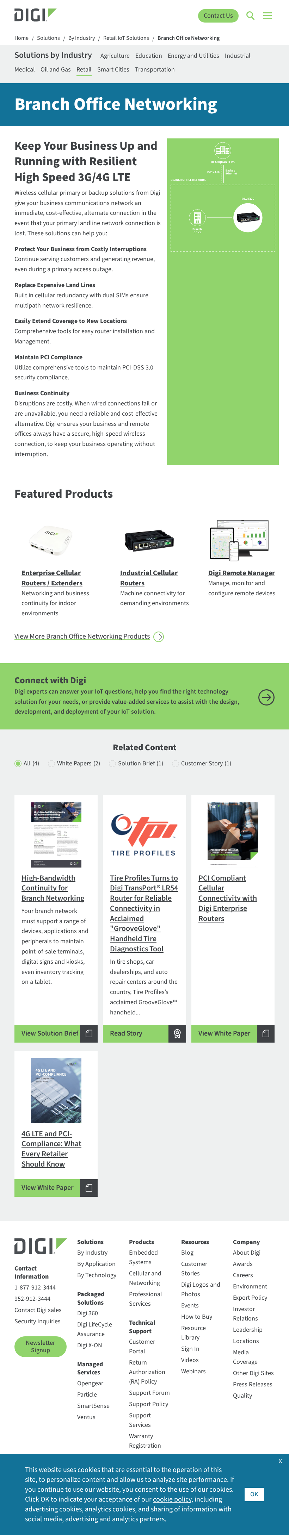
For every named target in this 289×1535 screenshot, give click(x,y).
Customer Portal (142, 1346)
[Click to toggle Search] (251, 16)
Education (148, 55)
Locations (246, 1341)
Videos (190, 1360)
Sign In (190, 1348)
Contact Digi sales (38, 1310)
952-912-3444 (32, 1298)
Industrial (238, 55)
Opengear (90, 1383)
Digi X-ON (89, 1345)
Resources (195, 1242)
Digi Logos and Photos (200, 1289)
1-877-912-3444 (35, 1287)
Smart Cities (113, 69)
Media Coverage (245, 1357)
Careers (243, 1275)
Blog (187, 1252)
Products (141, 1242)
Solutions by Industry (53, 55)
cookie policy (172, 1499)
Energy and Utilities (193, 55)
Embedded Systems (143, 1257)
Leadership (248, 1329)
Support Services (140, 1420)
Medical (24, 69)
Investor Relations (245, 1314)
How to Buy (196, 1316)
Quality (242, 1395)
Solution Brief (140, 763)
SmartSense (93, 1406)
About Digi (246, 1252)
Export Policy (250, 1297)
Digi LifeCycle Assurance (94, 1329)
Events (190, 1305)
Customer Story (206, 763)
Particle (87, 1394)
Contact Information (31, 1272)
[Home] (47, 15)
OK (254, 1494)
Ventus (86, 1417)
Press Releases (252, 1384)
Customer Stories (194, 1269)
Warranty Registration (145, 1441)
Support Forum (149, 1392)
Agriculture (115, 55)
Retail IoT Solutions (126, 38)
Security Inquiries (37, 1321)
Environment (250, 1286)
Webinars (193, 1371)
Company (246, 1242)
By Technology (96, 1275)
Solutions (48, 38)
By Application (96, 1264)
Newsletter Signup (40, 1346)
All (31, 763)
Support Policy (148, 1404)
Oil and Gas (56, 69)
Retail (84, 69)
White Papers (78, 763)
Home (21, 38)
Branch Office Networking (189, 38)
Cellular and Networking (145, 1278)
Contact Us (218, 15)
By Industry (81, 38)
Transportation (155, 69)
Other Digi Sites (253, 1373)
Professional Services (145, 1299)
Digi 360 (87, 1313)
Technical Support (142, 1327)
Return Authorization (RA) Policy (147, 1372)
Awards (243, 1264)
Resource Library (193, 1333)
